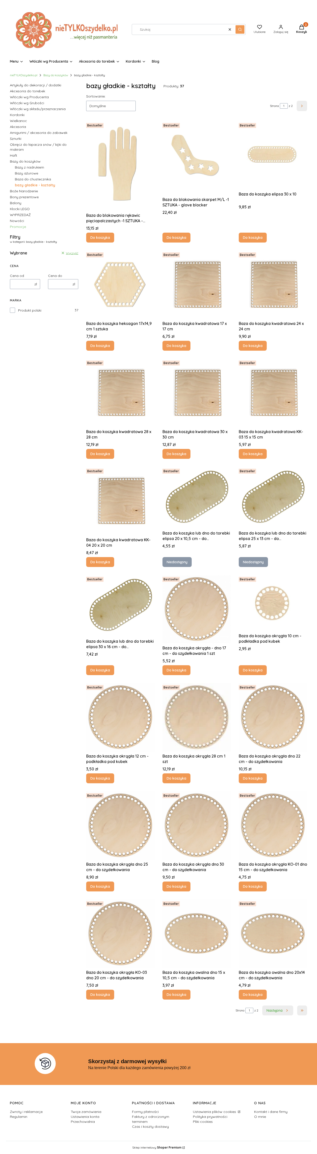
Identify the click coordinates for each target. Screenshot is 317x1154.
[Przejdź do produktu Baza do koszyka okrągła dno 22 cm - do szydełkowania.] (273, 717)
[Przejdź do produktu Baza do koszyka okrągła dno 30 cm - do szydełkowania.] (196, 825)
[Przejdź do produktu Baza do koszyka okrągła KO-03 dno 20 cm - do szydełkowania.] (120, 933)
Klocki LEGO (20, 209)
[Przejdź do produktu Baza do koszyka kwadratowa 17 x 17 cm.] (196, 284)
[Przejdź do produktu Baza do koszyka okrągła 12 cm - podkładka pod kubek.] (120, 717)
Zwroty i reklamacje (26, 1111)
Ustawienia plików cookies (215, 1111)
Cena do (55, 275)
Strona (274, 106)
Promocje (18, 226)
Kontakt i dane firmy (271, 1111)
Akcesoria (18, 126)
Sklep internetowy (157, 1147)
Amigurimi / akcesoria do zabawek (38, 132)
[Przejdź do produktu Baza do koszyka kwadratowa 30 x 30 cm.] (196, 393)
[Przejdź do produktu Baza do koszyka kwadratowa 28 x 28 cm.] (120, 393)
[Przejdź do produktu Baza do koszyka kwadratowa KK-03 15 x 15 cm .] (273, 393)
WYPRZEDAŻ (20, 215)
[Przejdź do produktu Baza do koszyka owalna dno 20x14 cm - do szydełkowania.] (273, 933)
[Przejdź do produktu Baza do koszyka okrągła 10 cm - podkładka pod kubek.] (273, 603)
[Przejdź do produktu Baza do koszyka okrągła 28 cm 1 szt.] (196, 717)
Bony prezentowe (24, 197)
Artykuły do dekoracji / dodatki (35, 85)
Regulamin (18, 1116)
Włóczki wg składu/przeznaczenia (38, 109)
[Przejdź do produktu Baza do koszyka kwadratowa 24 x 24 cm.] (273, 284)
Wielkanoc (18, 121)
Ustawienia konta (85, 1116)
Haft (13, 155)
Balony (15, 203)
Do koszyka (100, 237)
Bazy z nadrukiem (29, 167)
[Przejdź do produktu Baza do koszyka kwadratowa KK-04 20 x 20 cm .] (120, 501)
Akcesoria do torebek (27, 91)
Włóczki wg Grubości (27, 103)
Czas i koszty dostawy (150, 1126)
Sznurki (15, 138)
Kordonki (17, 115)
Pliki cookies (203, 1121)
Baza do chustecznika (33, 179)
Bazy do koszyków (55, 75)
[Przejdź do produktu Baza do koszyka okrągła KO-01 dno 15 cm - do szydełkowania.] (273, 825)
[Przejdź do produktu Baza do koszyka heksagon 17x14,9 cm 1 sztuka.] (120, 284)
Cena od (17, 275)
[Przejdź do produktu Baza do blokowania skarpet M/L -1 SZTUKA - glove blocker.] (196, 158)
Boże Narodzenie (24, 191)
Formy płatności (145, 1111)
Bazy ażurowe (26, 173)
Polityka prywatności (210, 1116)
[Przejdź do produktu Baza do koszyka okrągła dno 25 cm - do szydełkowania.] (120, 825)
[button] (240, 29)
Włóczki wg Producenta (29, 97)
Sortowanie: (96, 96)
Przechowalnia (83, 1121)
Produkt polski (29, 310)
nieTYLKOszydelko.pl (23, 75)
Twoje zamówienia (86, 1111)
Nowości (17, 221)
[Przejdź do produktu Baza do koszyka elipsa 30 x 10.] (273, 155)
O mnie (260, 1116)
